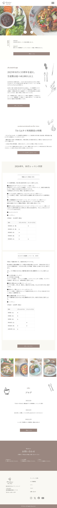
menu (53, 3)
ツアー (31, 485)
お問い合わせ (33, 491)
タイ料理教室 (33, 481)
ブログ (31, 488)
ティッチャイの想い (34, 478)
